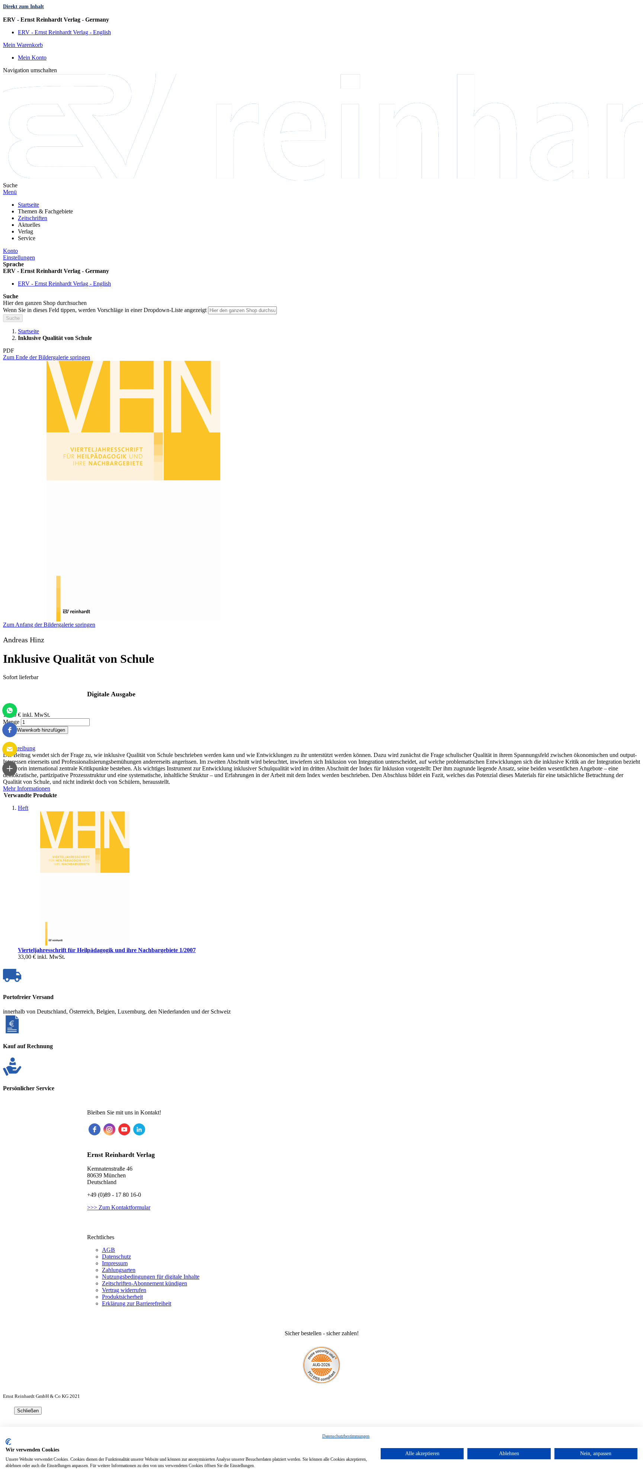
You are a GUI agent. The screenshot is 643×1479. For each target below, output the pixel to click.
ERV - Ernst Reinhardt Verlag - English (64, 32)
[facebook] (94, 1129)
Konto (10, 251)
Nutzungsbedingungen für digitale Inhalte (150, 1276)
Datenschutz (116, 1256)
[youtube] (124, 1129)
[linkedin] (139, 1129)
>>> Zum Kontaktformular (118, 1207)
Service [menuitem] (26, 238)
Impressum (115, 1263)
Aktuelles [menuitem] (29, 225)
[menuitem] (28, 204)
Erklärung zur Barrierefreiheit (136, 1303)
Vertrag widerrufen (124, 1290)
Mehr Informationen (26, 788)
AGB (108, 1250)
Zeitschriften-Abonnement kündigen (144, 1283)
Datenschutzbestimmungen (346, 1436)
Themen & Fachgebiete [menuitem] (45, 211)
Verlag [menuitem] (25, 231)
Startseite (28, 331)
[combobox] (242, 310)
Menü (10, 192)
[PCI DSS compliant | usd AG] (321, 1381)
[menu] (321, 221)
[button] (321, 19)
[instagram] (109, 1129)
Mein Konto (32, 57)
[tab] (321, 748)
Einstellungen (19, 257)
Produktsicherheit (122, 1297)
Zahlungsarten (118, 1270)
